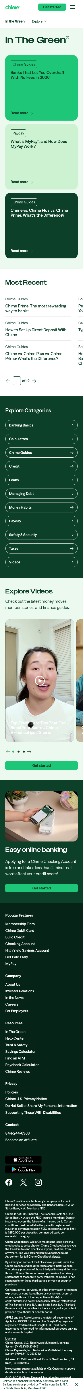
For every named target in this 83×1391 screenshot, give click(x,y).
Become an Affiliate (21, 1140)
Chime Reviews (17, 1071)
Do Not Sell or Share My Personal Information (41, 1105)
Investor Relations (19, 991)
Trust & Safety (16, 1045)
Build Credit (15, 937)
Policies (11, 1092)
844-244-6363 (17, 1133)
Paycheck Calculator (22, 1065)
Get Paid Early (16, 957)
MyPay (10, 963)
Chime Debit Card (19, 930)
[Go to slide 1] (13, 751)
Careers (11, 1004)
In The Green (15, 1031)
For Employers (16, 1011)
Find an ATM (15, 1058)
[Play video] (40, 680)
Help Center (15, 1038)
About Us (12, 984)
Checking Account (20, 944)
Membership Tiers (20, 924)
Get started (52, 7)
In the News (14, 997)
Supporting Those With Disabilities (33, 1112)
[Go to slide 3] (24, 751)
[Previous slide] (8, 380)
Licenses (10, 1338)
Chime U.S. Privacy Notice (26, 1099)
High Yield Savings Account (27, 950)
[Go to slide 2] (18, 751)
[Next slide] (34, 380)
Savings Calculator (20, 1051)
